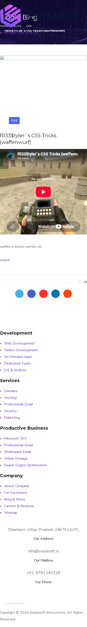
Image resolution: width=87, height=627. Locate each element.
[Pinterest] (43, 294)
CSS (14, 120)
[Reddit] (67, 294)
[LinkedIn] (55, 294)
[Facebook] (31, 294)
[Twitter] (19, 294)
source (5, 260)
